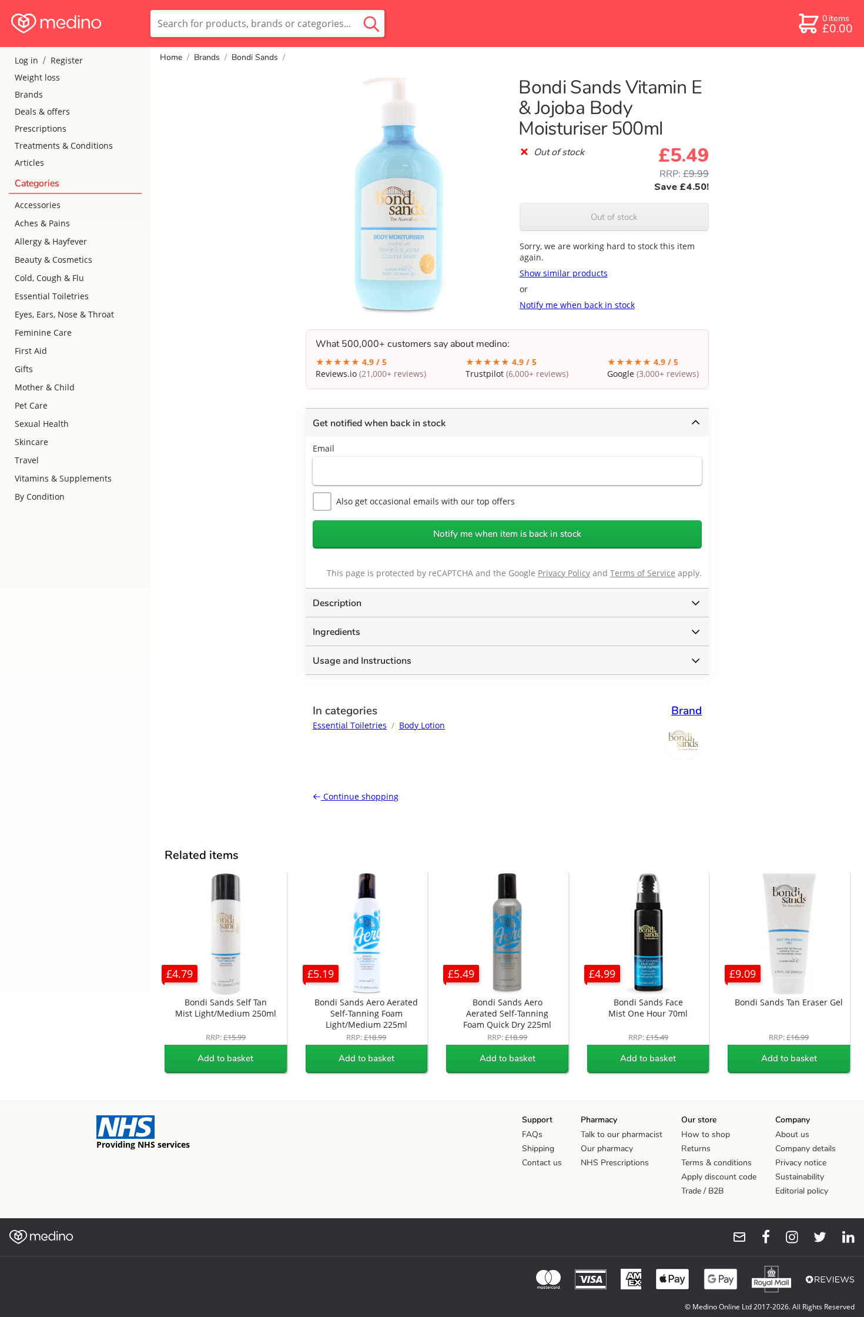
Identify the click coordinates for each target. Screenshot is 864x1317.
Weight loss (37, 77)
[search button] (371, 23)
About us (792, 1134)
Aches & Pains (42, 223)
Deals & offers (42, 111)
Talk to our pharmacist (621, 1134)
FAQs (532, 1134)
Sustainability (799, 1176)
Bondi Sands (255, 57)
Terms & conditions (716, 1162)
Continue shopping (359, 796)
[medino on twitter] (814, 1237)
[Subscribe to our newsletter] (734, 1237)
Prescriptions (40, 128)
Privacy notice (800, 1162)
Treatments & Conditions (64, 145)
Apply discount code (718, 1176)
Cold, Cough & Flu (49, 277)
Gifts (24, 369)
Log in (26, 60)
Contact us (542, 1162)
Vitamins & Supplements (63, 478)
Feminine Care (43, 332)
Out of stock (614, 217)
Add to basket (225, 1058)
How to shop (705, 1134)
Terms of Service (642, 573)
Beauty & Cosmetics (53, 259)
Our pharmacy (607, 1148)
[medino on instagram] (786, 1237)
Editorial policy (801, 1190)
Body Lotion (422, 725)
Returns (696, 1148)
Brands (29, 94)
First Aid (31, 350)
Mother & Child (45, 387)
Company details (805, 1148)
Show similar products (564, 273)
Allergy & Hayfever (51, 241)
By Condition (40, 496)
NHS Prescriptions (615, 1162)
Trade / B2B (702, 1190)
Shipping (538, 1148)
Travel (27, 460)
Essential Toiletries (52, 296)
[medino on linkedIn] (843, 1237)
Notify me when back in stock (577, 304)
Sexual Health (42, 423)
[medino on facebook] (758, 1237)
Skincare (31, 441)
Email (323, 448)
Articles (29, 162)
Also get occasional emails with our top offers (425, 501)
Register (67, 60)
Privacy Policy (564, 573)
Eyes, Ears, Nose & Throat (64, 314)
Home (171, 57)
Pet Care (31, 405)
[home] (74, 23)
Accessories (38, 204)
